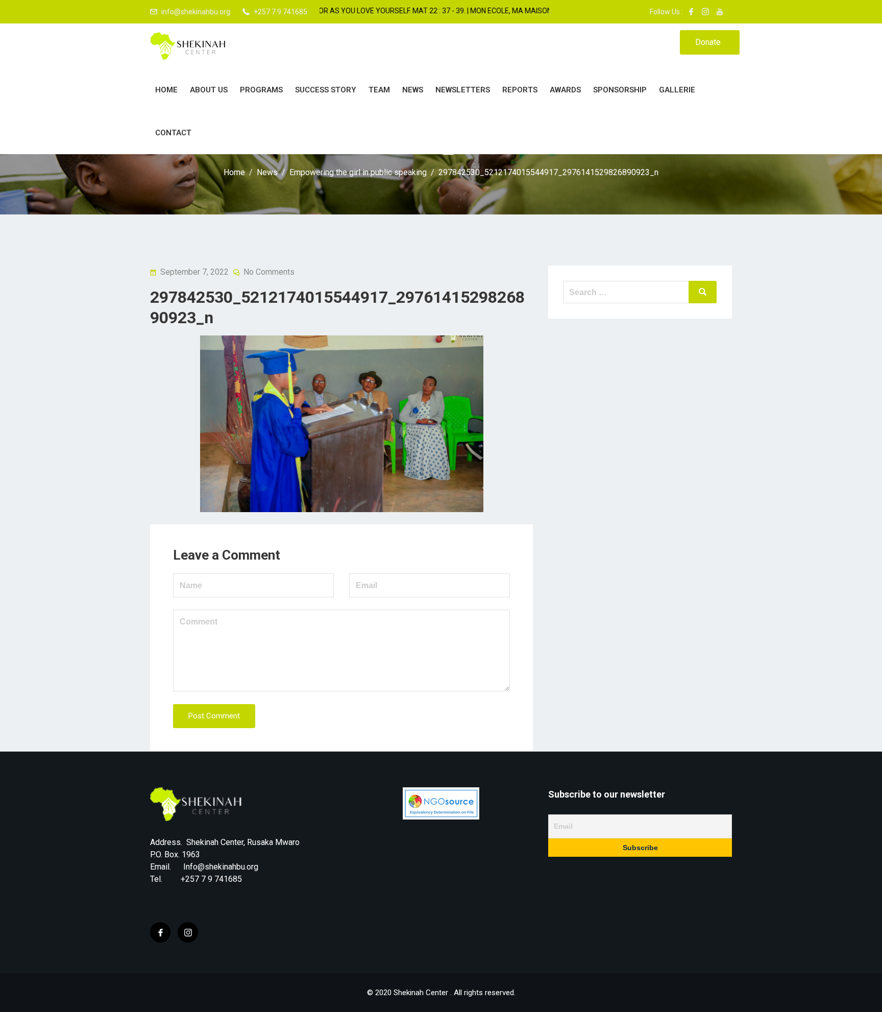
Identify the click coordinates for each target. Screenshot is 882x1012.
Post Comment (214, 715)
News (412, 89)
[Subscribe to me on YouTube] (719, 12)
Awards (565, 89)
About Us (209, 89)
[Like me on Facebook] (691, 12)
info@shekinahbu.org (195, 12)
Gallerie (677, 89)
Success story (325, 89)
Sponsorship (620, 89)
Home (166, 89)
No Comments (269, 272)
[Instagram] (188, 932)
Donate (708, 42)
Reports (519, 89)
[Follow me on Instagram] (705, 12)
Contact (173, 132)
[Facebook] (160, 932)
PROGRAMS (261, 89)
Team (379, 89)
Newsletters (462, 89)
